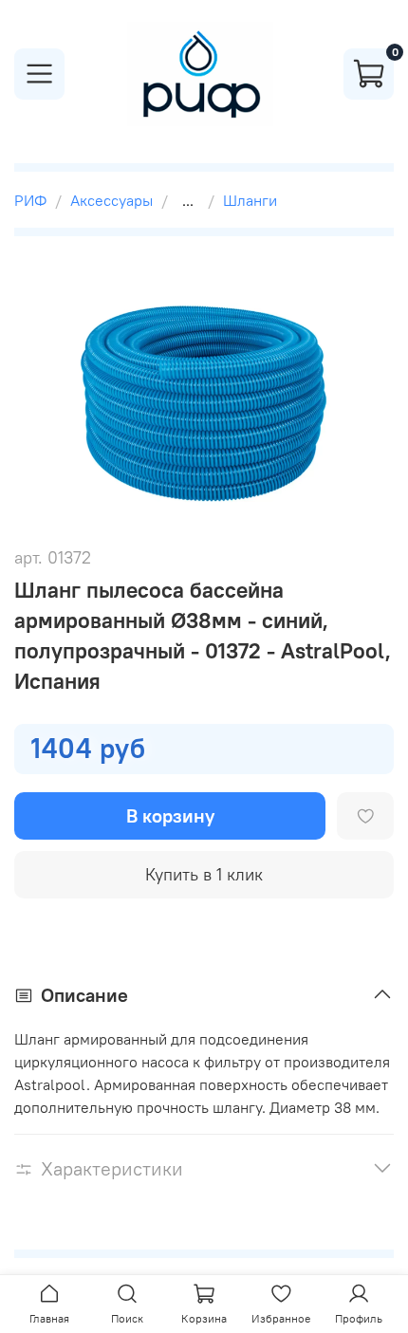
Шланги (250, 200)
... (188, 200)
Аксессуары (111, 200)
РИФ (30, 200)
